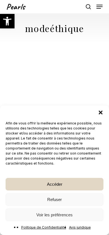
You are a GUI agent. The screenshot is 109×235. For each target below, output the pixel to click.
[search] (88, 6)
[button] (7, 21)
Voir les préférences (54, 214)
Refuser (54, 199)
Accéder (54, 184)
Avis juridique (80, 227)
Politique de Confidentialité (43, 227)
